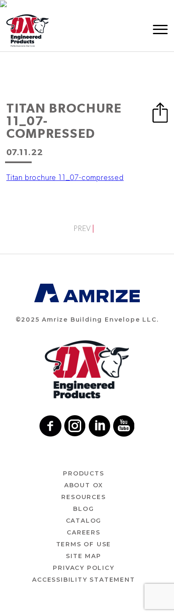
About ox (83, 485)
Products (83, 473)
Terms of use (83, 544)
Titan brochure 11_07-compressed (65, 178)
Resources (83, 497)
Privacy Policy (83, 568)
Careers (84, 532)
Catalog (84, 520)
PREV (82, 229)
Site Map (83, 556)
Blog (83, 509)
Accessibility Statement (83, 579)
